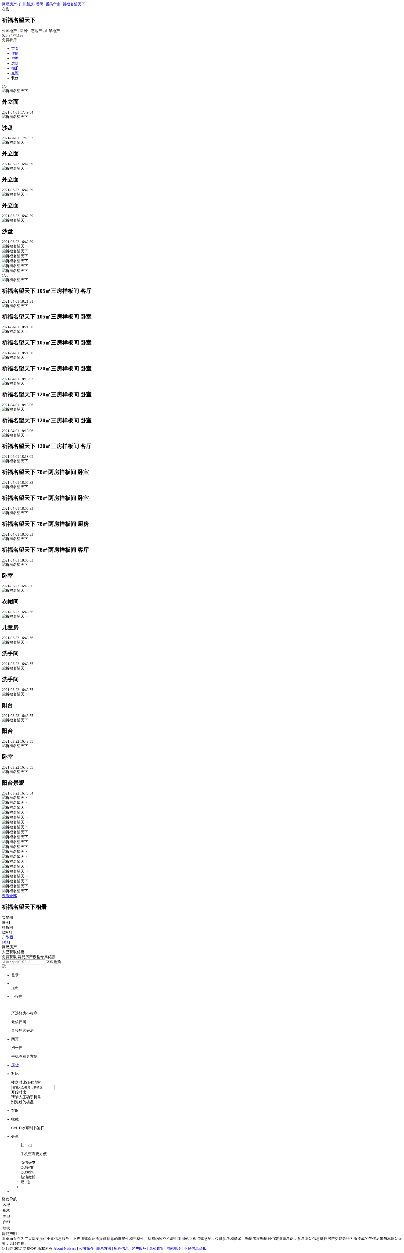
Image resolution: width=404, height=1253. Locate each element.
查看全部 (9, 896)
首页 (15, 48)
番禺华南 (53, 4)
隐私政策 (156, 1248)
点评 (15, 73)
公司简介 (86, 1248)
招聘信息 (121, 1248)
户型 (15, 58)
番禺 (39, 4)
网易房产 (9, 4)
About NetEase (65, 1248)
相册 (15, 68)
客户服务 (138, 1248)
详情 (15, 53)
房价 (15, 63)
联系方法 (103, 1248)
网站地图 (173, 1248)
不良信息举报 (195, 1248)
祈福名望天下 (74, 4)
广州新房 (26, 4)
